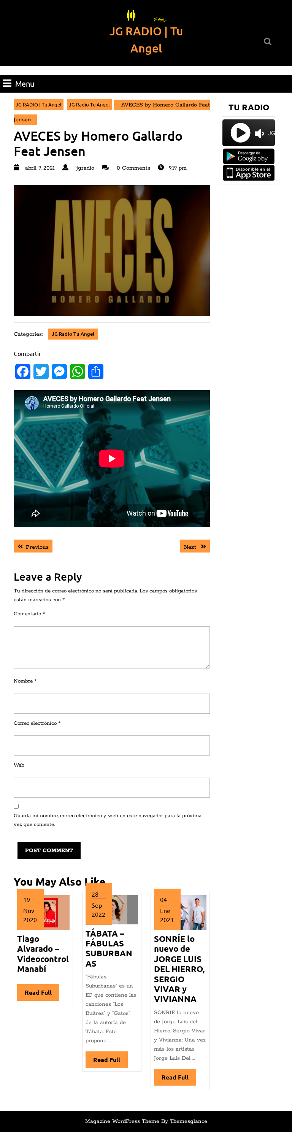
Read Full (42, 994)
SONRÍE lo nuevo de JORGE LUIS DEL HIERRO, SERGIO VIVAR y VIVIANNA (179, 969)
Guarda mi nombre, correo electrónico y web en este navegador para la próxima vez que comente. (108, 820)
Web (19, 765)
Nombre (25, 681)
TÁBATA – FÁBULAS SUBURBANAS (109, 948)
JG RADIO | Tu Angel (39, 104)
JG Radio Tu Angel (89, 104)
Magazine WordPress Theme (122, 1121)
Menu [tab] (24, 83)
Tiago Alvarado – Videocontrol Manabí (43, 954)
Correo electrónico (37, 723)
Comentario (29, 614)
